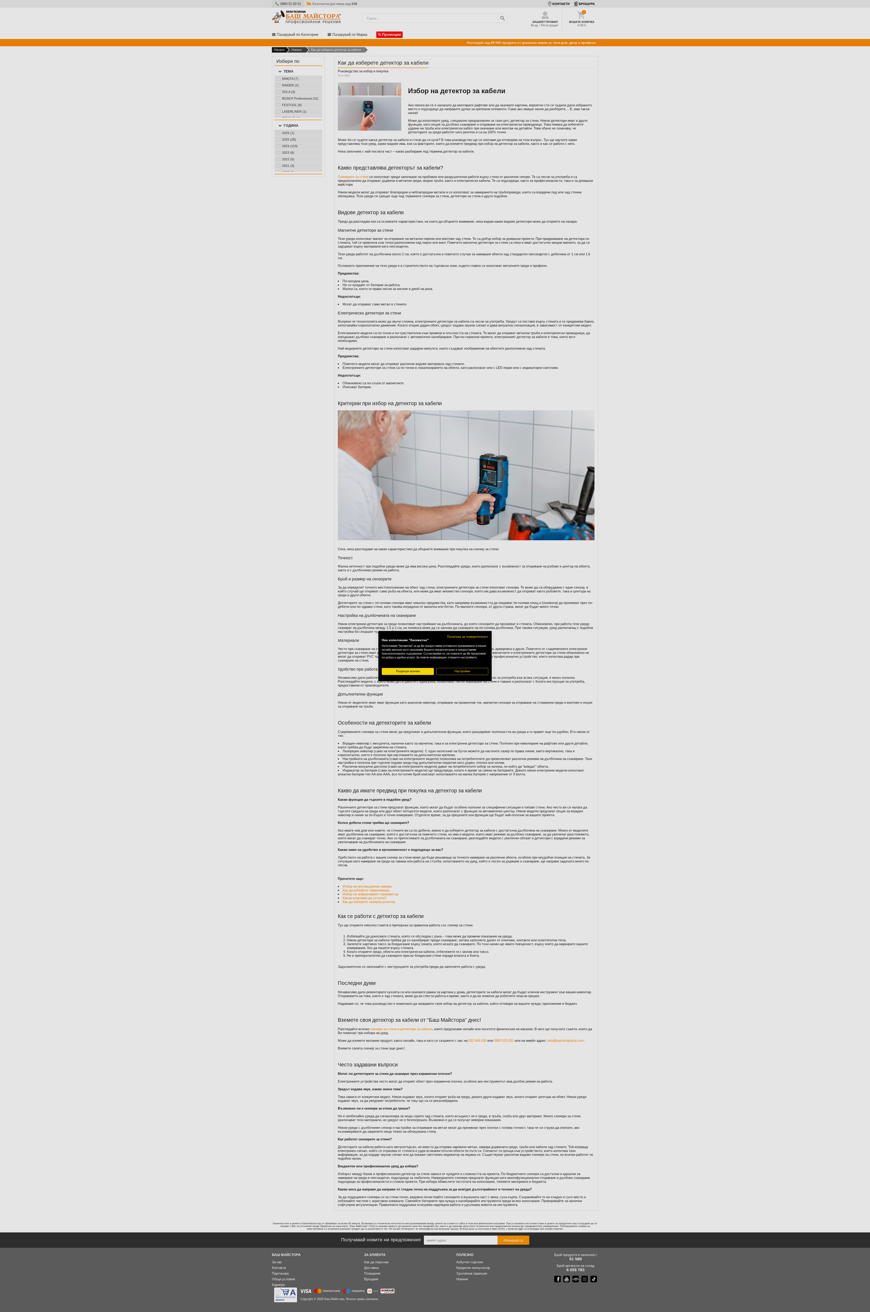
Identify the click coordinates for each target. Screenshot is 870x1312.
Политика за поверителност (467, 636)
